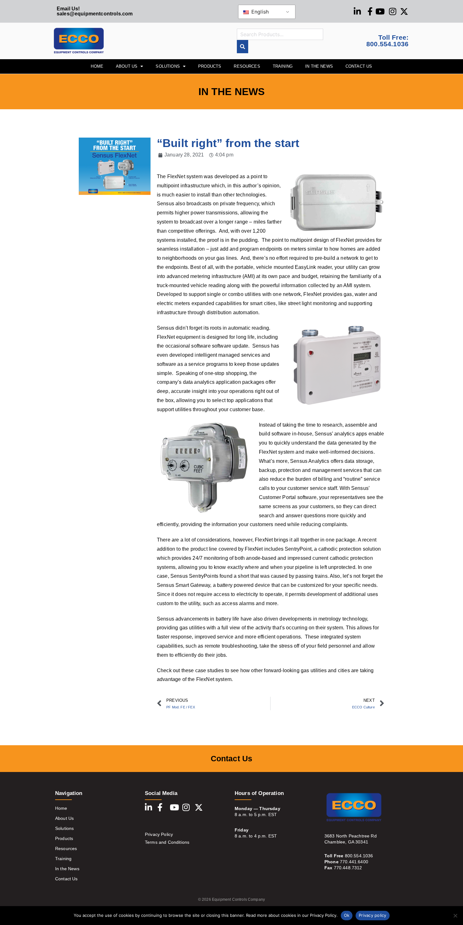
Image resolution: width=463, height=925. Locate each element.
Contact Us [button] (359, 66)
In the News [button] (319, 66)
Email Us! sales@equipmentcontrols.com (95, 11)
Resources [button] (247, 66)
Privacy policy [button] (372, 915)
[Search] (242, 47)
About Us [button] (126, 66)
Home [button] (97, 66)
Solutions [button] (168, 66)
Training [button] (283, 66)
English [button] (259, 12)
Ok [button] (347, 915)
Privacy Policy (159, 834)
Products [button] (209, 66)
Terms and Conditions (167, 842)
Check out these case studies (190, 670)
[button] (455, 915)
